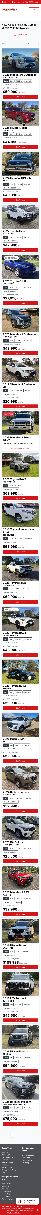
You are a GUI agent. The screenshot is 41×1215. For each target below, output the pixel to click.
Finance (5, 1165)
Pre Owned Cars (8, 1157)
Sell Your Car (7, 1167)
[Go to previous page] (7, 1135)
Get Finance (20, 97)
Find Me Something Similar (20, 448)
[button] (36, 18)
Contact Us (6, 1184)
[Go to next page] (33, 1135)
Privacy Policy (7, 1199)
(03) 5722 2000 (31, 2)
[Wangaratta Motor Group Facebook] (3, 2)
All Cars (5, 1160)
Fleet (3, 1172)
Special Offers (7, 1162)
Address (17, 2)
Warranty (25, 1163)
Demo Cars (6, 1155)
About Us (5, 1186)
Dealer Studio (15, 1213)
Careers (5, 1189)
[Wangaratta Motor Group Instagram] (5, 2)
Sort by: (18, 44)
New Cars (5, 1152)
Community (6, 1191)
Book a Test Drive (9, 1170)
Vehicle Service (28, 1155)
